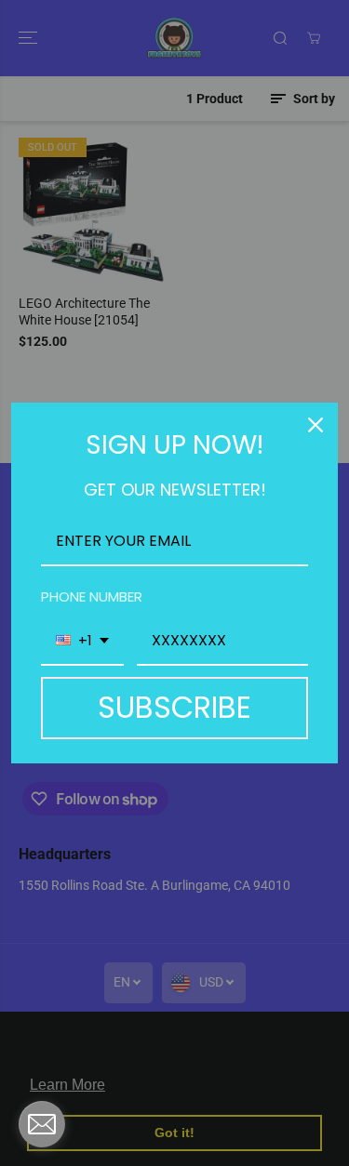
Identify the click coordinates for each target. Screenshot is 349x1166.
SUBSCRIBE (174, 707)
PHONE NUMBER (91, 596)
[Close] (315, 425)
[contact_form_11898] (42, 1124)
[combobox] (82, 641)
